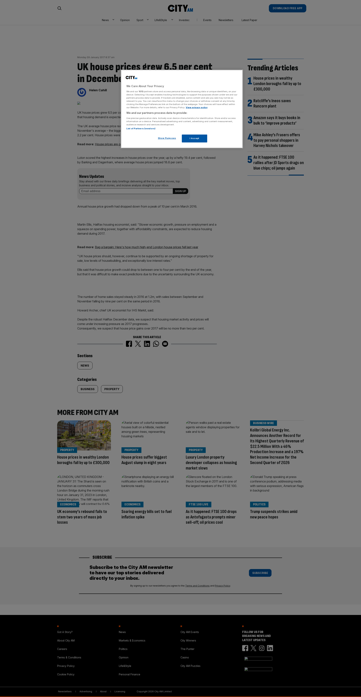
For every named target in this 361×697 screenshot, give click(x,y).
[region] (182, 109)
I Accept (194, 138)
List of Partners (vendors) (140, 128)
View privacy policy (197, 107)
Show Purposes (167, 138)
